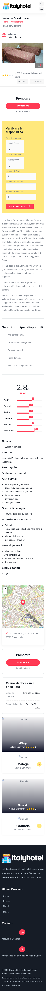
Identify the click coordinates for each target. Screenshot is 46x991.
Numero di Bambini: (15, 181)
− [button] (5, 592)
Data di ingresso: (13, 138)
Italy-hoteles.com (9, 869)
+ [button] (5, 588)
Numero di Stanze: (14, 192)
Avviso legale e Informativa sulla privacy (21, 956)
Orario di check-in (14, 704)
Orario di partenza (10, 695)
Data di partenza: (13, 155)
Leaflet (41, 627)
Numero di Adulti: (13, 171)
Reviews (38, 81)
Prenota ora (23, 106)
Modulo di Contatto (11, 939)
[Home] (17, 6)
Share (24, 81)
